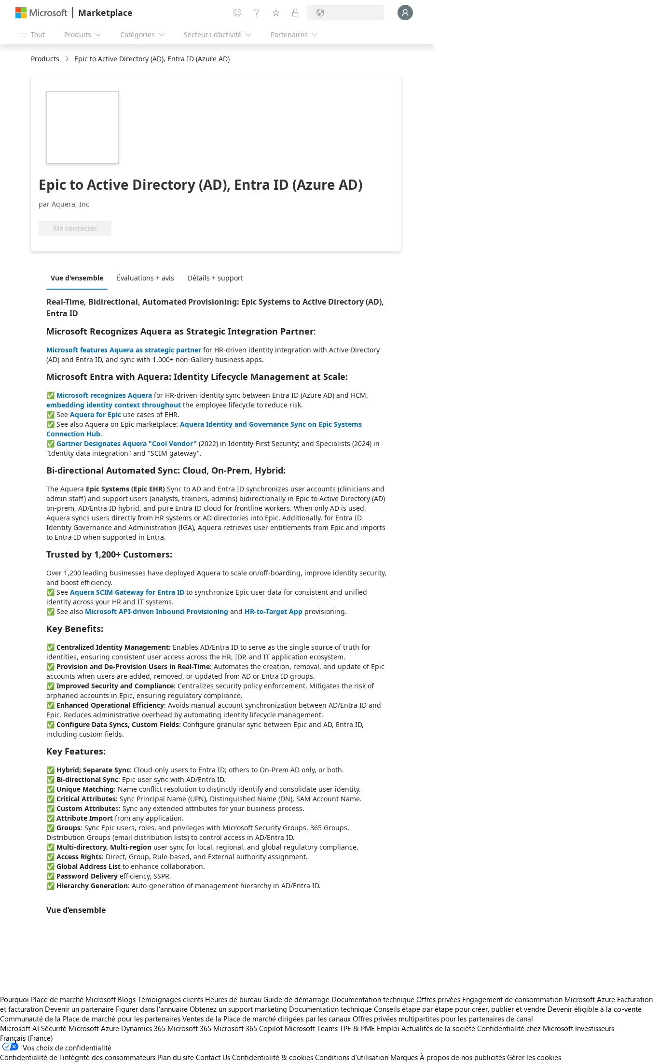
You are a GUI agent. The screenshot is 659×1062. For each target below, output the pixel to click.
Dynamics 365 (143, 1028)
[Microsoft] (41, 12)
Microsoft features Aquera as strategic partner (123, 349)
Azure (110, 1028)
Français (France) (26, 1038)
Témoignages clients (170, 999)
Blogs (127, 999)
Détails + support (215, 277)
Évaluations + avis (145, 277)
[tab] (79, 277)
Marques (404, 1057)
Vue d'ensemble (77, 277)
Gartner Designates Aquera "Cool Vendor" (126, 443)
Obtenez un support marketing (238, 1009)
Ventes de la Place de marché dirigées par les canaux (266, 1018)
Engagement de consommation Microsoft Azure (539, 999)
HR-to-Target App (273, 611)
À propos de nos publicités (462, 1057)
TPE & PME (357, 1028)
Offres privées (438, 999)
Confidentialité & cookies (272, 1057)
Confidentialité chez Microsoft (525, 1028)
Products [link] (45, 58)
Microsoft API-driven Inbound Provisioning (156, 611)
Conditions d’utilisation (351, 1057)
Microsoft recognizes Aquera (104, 395)
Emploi (388, 1028)
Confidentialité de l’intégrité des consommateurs (77, 1057)
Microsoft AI (19, 1028)
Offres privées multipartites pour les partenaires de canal (443, 1018)
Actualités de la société (438, 1028)
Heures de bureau (233, 999)
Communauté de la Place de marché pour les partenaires (90, 1018)
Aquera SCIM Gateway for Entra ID (127, 592)
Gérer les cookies (534, 1057)
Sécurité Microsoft (70, 1028)
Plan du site (175, 1057)
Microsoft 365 (189, 1028)
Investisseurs (594, 1028)
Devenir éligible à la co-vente (595, 1009)
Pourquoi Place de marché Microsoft (58, 999)
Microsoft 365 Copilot (248, 1028)
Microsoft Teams (311, 1028)
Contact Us (213, 1057)
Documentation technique (372, 999)
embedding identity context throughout (113, 404)
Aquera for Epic (95, 414)
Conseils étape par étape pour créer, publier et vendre (460, 1009)
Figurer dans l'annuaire (152, 1009)
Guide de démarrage (296, 999)
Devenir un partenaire (79, 1009)
